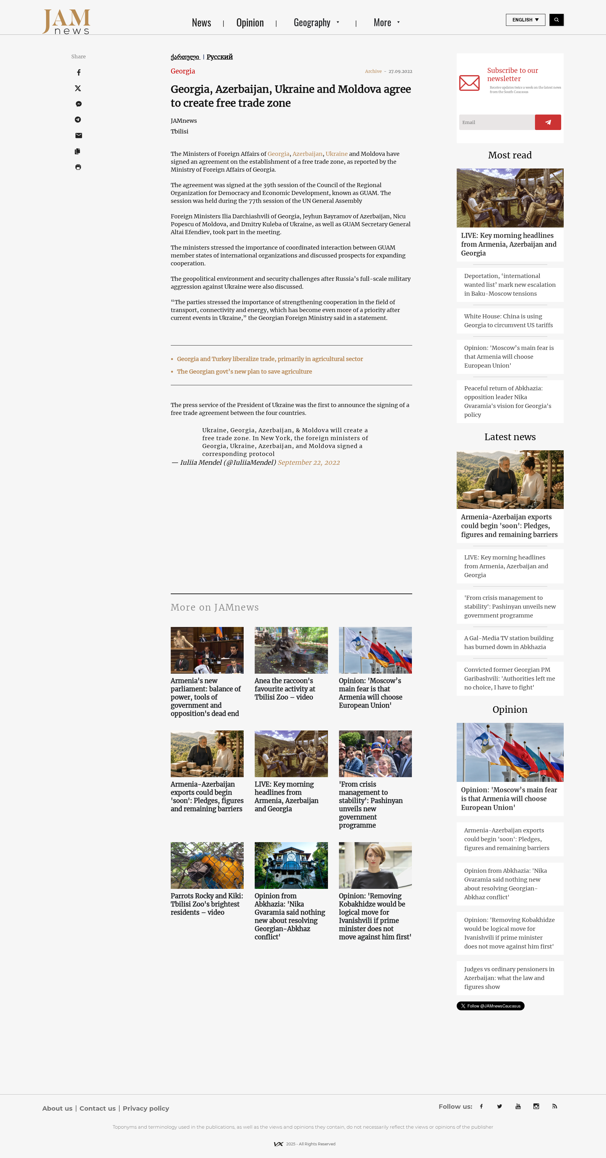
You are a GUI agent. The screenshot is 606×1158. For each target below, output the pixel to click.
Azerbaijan (308, 153)
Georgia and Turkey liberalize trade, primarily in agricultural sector (270, 359)
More (382, 22)
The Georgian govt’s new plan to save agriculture (244, 371)
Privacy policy (146, 1108)
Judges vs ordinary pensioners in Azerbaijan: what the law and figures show (509, 978)
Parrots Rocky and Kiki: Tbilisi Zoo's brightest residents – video (207, 904)
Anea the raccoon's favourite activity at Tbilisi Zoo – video (285, 689)
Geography (312, 22)
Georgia (183, 71)
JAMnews (184, 120)
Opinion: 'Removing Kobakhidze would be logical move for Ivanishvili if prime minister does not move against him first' (375, 916)
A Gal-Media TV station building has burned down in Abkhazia (509, 643)
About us (57, 1108)
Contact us (98, 1108)
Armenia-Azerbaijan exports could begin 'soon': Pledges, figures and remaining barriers (207, 796)
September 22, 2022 (308, 462)
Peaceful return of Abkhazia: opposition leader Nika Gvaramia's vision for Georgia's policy (507, 401)
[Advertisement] (291, 530)
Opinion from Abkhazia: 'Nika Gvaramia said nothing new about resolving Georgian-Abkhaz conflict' (290, 916)
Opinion (250, 22)
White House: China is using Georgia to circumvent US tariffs (508, 321)
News (201, 22)
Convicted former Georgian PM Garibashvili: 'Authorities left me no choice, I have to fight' (509, 678)
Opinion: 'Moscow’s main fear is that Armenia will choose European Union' (370, 693)
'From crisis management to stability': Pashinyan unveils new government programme (371, 804)
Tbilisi (179, 131)
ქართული (186, 57)
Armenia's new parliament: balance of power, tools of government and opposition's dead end (206, 697)
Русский (220, 57)
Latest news (510, 437)
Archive (376, 71)
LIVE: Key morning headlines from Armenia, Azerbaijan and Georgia (286, 796)
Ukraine (337, 153)
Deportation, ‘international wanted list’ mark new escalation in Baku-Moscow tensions (510, 284)
